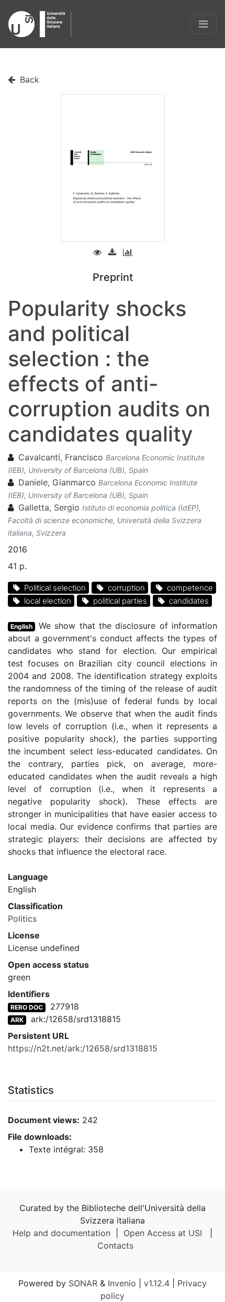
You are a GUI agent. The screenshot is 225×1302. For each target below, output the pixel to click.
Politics (22, 918)
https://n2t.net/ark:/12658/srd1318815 (83, 1048)
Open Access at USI (162, 1233)
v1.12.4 (157, 1283)
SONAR (83, 1283)
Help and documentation (61, 1233)
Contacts (115, 1245)
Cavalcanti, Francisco (60, 457)
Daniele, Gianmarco (57, 482)
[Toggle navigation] (203, 24)
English (21, 626)
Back (28, 79)
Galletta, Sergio (49, 507)
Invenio (122, 1283)
